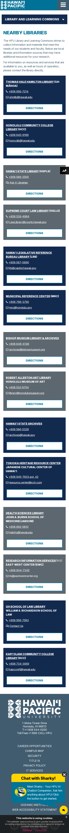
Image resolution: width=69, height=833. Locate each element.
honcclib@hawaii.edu (22, 140)
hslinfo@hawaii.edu (21, 532)
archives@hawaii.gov (22, 435)
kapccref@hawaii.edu (22, 669)
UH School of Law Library (25, 606)
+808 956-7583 (19, 620)
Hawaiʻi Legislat (18, 252)
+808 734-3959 (19, 663)
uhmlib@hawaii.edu (20, 97)
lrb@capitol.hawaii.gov (22, 268)
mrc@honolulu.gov (20, 307)
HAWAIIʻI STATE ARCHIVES (24, 423)
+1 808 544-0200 (36, 729)
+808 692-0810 (18, 526)
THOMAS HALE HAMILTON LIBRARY (30, 81)
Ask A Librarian (19, 182)
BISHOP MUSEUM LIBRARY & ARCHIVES (32, 338)
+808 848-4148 (19, 344)
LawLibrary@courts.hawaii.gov (28, 222)
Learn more (41, 830)
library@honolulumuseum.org (26, 393)
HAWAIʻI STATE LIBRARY (22, 171)
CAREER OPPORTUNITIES (35, 746)
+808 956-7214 (18, 91)
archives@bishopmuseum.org (27, 349)
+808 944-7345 (19, 570)
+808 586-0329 (19, 429)
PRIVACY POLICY (34, 765)
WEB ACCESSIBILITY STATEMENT (34, 809)
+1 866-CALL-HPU (40, 733)
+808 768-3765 (19, 302)
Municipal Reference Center (28, 296)
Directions (34, 108)
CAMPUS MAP (34, 751)
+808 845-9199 (19, 135)
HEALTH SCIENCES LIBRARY (25, 513)
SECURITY (34, 756)
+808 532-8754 (19, 387)
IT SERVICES (34, 770)
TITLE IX (34, 760)
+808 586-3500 (19, 177)
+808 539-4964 (19, 216)
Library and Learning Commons (32, 19)
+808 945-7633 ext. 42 (23, 476)
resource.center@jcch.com (25, 482)
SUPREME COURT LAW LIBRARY (27, 210)
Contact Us (16, 626)
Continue (27, 830)
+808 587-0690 (19, 262)
